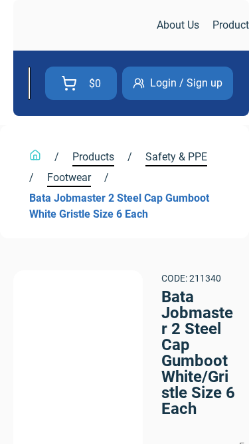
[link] (84, 25)
